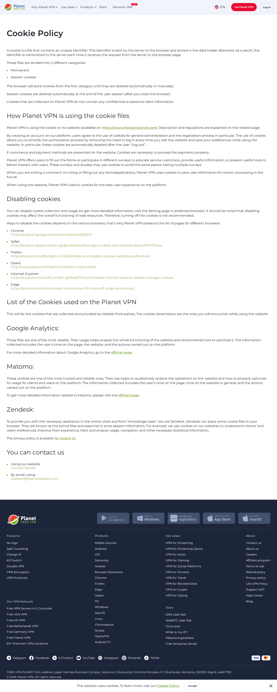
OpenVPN (102, 636)
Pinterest (134, 658)
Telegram (19, 658)
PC (97, 601)
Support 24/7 (255, 589)
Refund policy (255, 572)
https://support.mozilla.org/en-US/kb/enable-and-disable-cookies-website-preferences (80, 256)
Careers (251, 554)
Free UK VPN (16, 620)
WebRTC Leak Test (179, 620)
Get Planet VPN (243, 7)
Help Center (254, 595)
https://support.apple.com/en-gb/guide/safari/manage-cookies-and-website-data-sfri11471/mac (86, 245)
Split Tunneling (17, 549)
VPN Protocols (17, 578)
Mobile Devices (105, 543)
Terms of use (255, 566)
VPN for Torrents (177, 572)
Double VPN (15, 566)
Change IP (14, 554)
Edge (98, 589)
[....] (14, 7)
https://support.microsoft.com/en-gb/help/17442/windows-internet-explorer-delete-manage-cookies (92, 278)
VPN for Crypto (176, 589)
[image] (21, 518)
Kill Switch (14, 560)
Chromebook (104, 624)
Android (100, 549)
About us (252, 549)
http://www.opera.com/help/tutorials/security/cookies (53, 267)
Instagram (111, 658)
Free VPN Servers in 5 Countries (29, 608)
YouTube (89, 658)
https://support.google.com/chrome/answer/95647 (51, 235)
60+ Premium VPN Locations (27, 643)
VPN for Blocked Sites (181, 583)
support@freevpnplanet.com (34, 479)
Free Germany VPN (20, 632)
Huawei (100, 566)
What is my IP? (176, 632)
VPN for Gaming (177, 560)
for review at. (65, 438)
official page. (122, 352)
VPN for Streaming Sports (184, 549)
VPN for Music (176, 554)
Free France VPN (18, 637)
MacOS (100, 613)
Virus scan (173, 626)
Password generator (180, 638)
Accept (192, 685)
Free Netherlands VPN (22, 626)
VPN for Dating (177, 595)
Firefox (100, 583)
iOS (97, 554)
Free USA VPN (17, 614)
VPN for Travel (176, 578)
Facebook (42, 658)
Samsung (101, 560)
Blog (249, 601)
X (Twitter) (65, 658)
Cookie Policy (168, 686)
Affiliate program (258, 560)
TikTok (154, 658)
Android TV (103, 642)
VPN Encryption (18, 572)
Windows (101, 607)
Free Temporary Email (181, 644)
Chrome (100, 578)
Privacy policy (256, 578)
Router (100, 630)
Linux (98, 619)
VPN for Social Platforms (183, 566)
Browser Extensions (109, 572)
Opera (99, 595)
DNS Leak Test (176, 614)
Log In (267, 7)
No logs (12, 543)
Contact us (253, 543)
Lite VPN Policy (257, 583)
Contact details (23, 468)
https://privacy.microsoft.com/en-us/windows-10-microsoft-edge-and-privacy (72, 288)
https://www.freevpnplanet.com (129, 128)
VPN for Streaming (179, 543)
